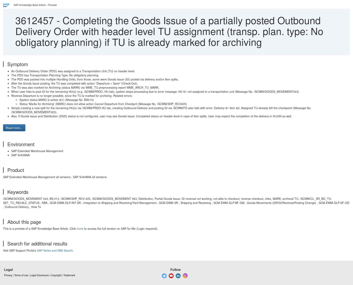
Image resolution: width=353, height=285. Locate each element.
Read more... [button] (14, 128)
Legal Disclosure (39, 275)
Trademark (69, 275)
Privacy (8, 275)
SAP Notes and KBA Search (55, 250)
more (80, 228)
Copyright (56, 275)
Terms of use (21, 275)
